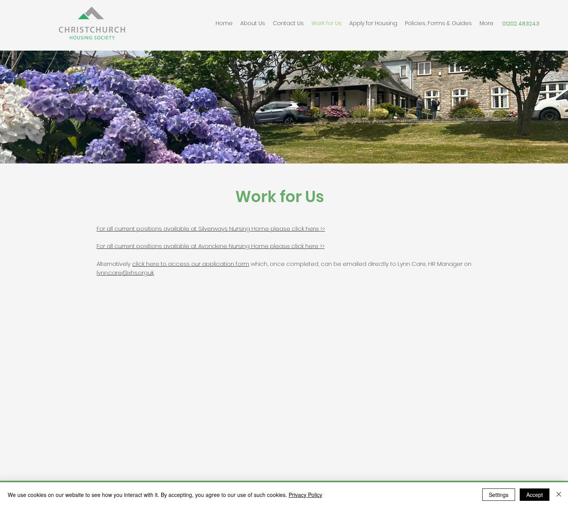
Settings (498, 494)
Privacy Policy (305, 494)
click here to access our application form (190, 264)
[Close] (558, 494)
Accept (534, 494)
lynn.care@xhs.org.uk (125, 273)
